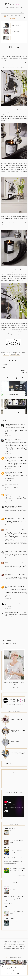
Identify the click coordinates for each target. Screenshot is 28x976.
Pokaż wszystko (21, 875)
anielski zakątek (8, 866)
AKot (6, 574)
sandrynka (7, 424)
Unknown (7, 457)
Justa (6, 602)
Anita (6, 612)
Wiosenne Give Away (16, 719)
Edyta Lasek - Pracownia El (11, 484)
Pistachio (6, 847)
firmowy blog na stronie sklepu (15, 948)
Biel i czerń (6, 354)
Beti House (7, 439)
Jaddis (6, 529)
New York (12, 889)
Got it (18, 973)
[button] (12, 9)
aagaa (6, 562)
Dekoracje (13, 354)
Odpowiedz (8, 435)
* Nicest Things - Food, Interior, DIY (14, 896)
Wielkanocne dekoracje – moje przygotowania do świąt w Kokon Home (18, 753)
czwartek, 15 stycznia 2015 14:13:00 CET (17, 612)
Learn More (10, 973)
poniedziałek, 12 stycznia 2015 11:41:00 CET (15, 485)
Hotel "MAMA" (23, 373)
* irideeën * (7, 886)
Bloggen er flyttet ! (9, 906)
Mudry (3, 367)
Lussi (6, 518)
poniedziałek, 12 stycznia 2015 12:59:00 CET (14, 507)
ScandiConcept (8, 838)
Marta (6, 551)
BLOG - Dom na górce (10, 506)
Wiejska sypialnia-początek (17, 830)
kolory (18, 354)
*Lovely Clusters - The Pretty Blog (14, 908)
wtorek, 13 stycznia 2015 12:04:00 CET (16, 602)
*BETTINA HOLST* (8, 903)
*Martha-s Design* (9, 918)
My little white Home (10, 828)
